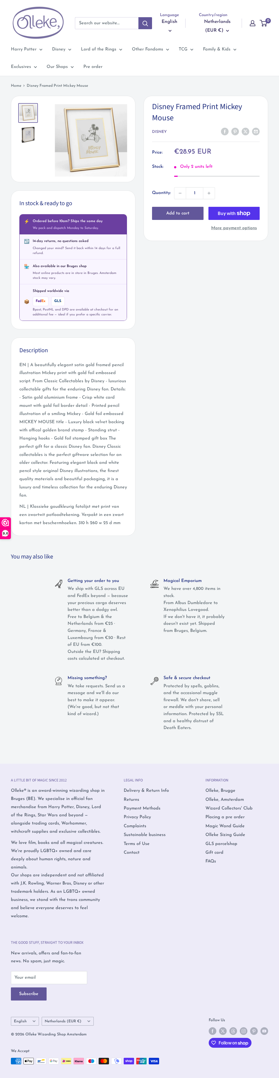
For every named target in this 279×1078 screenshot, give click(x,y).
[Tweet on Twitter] (245, 131)
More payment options (234, 228)
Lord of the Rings (98, 49)
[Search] (145, 23)
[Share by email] (256, 131)
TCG (183, 49)
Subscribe (28, 994)
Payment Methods (142, 808)
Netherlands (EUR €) (63, 1021)
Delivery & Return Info (146, 791)
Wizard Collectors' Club (229, 808)
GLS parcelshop (221, 844)
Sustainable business (145, 835)
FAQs (210, 861)
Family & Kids (217, 49)
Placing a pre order (225, 817)
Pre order (92, 67)
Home (16, 86)
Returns (131, 800)
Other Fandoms (147, 49)
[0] (263, 23)
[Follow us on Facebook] (212, 1031)
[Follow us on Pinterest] (254, 1031)
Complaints (135, 826)
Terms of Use (137, 844)
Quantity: (161, 193)
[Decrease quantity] (180, 193)
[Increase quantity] (209, 193)
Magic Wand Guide (225, 826)
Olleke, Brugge (220, 791)
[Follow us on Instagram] (243, 1031)
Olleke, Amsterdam (224, 800)
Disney (58, 49)
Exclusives (21, 67)
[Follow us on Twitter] (223, 1031)
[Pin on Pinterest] (235, 131)
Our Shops (57, 67)
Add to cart (177, 213)
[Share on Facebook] (225, 131)
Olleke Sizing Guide (225, 835)
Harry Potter (24, 49)
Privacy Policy (137, 817)
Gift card (214, 852)
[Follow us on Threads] (233, 1031)
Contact (132, 852)
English (20, 1021)
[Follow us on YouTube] (264, 1031)
